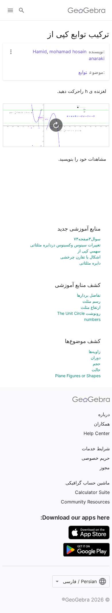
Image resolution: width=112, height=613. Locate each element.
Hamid (40, 51)
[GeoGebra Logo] (86, 10)
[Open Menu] (10, 10)
